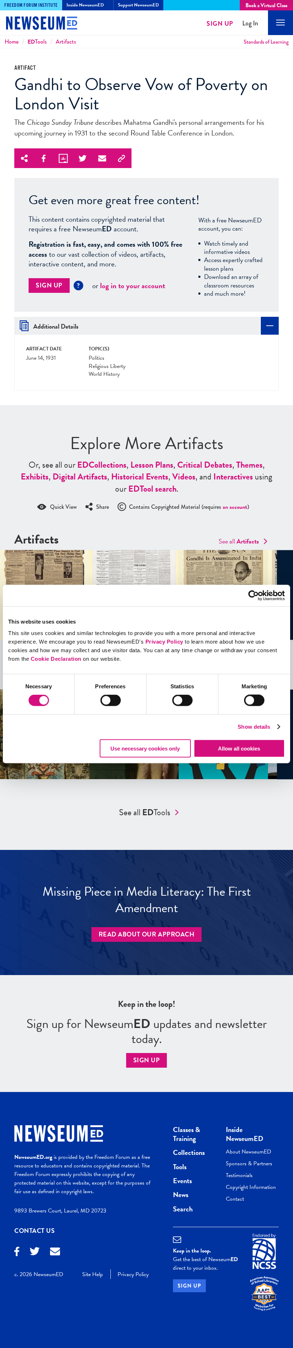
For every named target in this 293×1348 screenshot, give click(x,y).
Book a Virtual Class (266, 5)
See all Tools (144, 812)
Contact (235, 1199)
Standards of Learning (266, 42)
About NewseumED (248, 1151)
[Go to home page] (36, 24)
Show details (254, 727)
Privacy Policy (164, 641)
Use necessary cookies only (145, 748)
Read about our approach (147, 934)
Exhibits (35, 476)
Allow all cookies (239, 748)
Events (182, 1180)
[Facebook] (16, 1252)
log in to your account (132, 285)
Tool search (152, 488)
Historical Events (139, 476)
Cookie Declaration (56, 658)
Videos (183, 476)
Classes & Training (186, 1134)
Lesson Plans (151, 464)
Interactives (233, 476)
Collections (101, 464)
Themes (249, 464)
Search (183, 1209)
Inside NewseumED (244, 1134)
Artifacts (66, 42)
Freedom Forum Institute (31, 5)
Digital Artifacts (80, 476)
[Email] (55, 1252)
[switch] (110, 700)
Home (12, 42)
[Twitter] (35, 1252)
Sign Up (220, 23)
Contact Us (34, 1230)
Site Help (92, 1274)
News (180, 1194)
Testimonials (239, 1175)
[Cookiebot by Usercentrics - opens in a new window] (253, 595)
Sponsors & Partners (249, 1163)
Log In (250, 23)
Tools (37, 42)
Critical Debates (204, 464)
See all (239, 541)
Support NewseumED (138, 5)
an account (235, 507)
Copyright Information (251, 1187)
